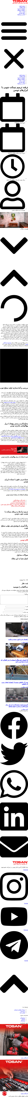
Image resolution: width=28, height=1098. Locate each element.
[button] (14, 44)
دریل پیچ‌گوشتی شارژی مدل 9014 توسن (11, 436)
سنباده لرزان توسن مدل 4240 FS (17, 489)
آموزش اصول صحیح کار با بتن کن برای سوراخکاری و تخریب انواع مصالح (17, 705)
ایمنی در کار (22, 11)
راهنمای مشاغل (21, 10)
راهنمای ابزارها (21, 8)
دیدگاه (26, 594)
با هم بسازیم (22, 13)
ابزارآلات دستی (24, 1093)
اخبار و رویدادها (21, 14)
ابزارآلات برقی (24, 1057)
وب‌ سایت (25, 612)
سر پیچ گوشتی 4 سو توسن (17, 437)
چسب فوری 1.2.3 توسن (9, 402)
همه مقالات (22, 7)
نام (27, 606)
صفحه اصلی (22, 6)
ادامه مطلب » (24, 642)
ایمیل (26, 609)
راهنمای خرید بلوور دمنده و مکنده (18, 639)
